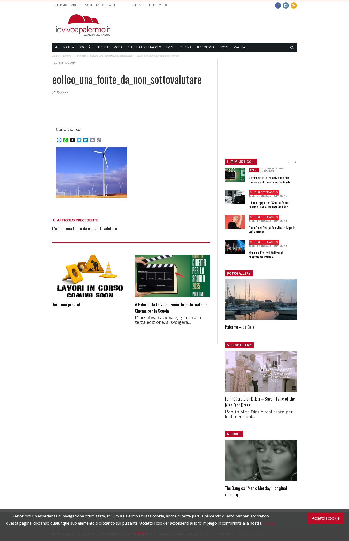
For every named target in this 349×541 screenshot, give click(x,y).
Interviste (139, 5)
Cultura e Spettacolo (144, 47)
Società (85, 47)
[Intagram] (286, 5)
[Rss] (294, 5)
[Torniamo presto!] (90, 276)
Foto (152, 5)
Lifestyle (102, 47)
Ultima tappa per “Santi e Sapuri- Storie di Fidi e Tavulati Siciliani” (270, 204)
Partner (75, 5)
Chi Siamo (60, 5)
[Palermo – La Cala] (261, 299)
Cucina (186, 47)
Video (163, 5)
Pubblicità (91, 5)
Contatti (108, 5)
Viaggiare (241, 47)
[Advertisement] (210, 25)
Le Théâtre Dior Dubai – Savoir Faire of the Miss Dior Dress (260, 401)
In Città (68, 47)
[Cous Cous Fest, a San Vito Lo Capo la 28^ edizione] (235, 222)
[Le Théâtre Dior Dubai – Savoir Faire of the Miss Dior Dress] (261, 371)
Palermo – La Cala (240, 326)
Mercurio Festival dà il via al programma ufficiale (266, 254)
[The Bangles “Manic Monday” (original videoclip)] (261, 460)
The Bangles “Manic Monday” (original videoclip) (256, 491)
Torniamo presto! (66, 304)
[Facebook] (278, 5)
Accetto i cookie (326, 518)
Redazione (268, 171)
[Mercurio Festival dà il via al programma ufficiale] (235, 247)
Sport (224, 47)
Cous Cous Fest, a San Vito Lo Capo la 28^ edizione (272, 229)
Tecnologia (206, 47)
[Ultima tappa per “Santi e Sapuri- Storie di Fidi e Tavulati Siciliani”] (235, 197)
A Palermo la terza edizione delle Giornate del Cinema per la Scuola (171, 307)
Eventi (170, 47)
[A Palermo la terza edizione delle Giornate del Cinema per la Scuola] (172, 276)
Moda (118, 47)
